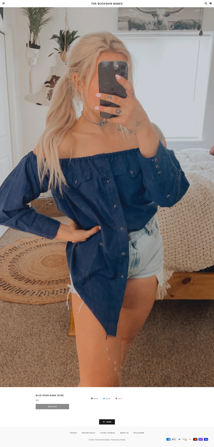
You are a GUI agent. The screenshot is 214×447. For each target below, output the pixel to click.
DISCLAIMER (139, 433)
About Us (124, 433)
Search (73, 433)
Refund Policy (89, 433)
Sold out (52, 406)
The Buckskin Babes (107, 3)
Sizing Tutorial (107, 433)
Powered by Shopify (118, 440)
